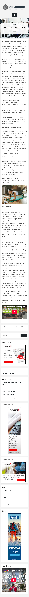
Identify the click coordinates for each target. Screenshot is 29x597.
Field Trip (6, 494)
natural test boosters (8, 257)
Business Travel (7, 490)
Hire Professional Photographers (10, 398)
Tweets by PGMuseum (8, 373)
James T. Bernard (18, 31)
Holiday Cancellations (7, 387)
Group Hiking (7, 501)
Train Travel (6, 504)
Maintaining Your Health (8, 394)
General (15, 24)
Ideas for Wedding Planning (9, 391)
